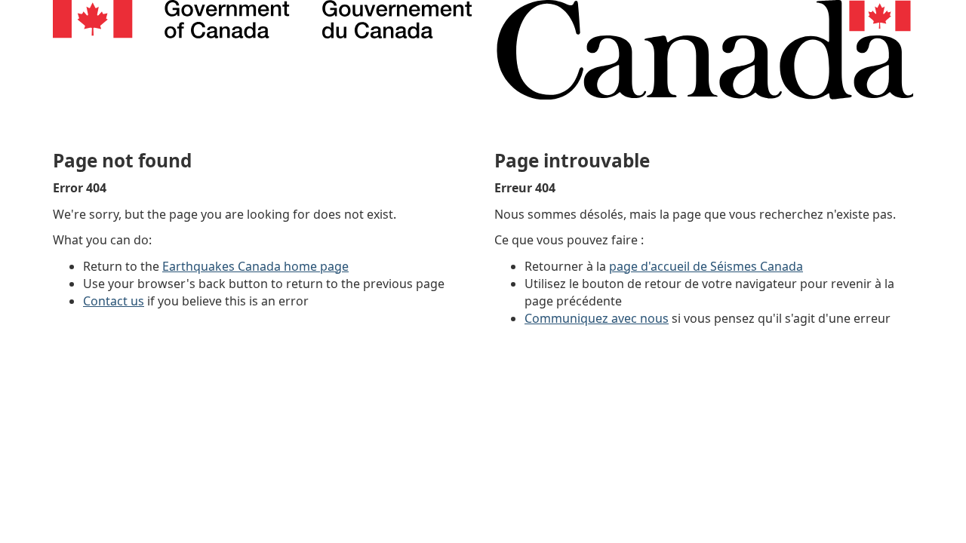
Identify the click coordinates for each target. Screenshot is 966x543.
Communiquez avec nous (597, 318)
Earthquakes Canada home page (255, 266)
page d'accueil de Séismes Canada (706, 266)
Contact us (113, 301)
